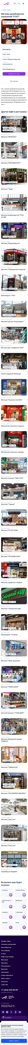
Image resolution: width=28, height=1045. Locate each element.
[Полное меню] (23, 3)
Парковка (4, 963)
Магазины (4, 960)
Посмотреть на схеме (14, 73)
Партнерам (5, 972)
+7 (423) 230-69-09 (9, 990)
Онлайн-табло (6, 941)
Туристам (4, 984)
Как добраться (6, 947)
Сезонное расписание (8, 944)
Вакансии (4, 969)
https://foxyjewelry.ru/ (9, 69)
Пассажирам (5, 950)
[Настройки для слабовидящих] (15, 3)
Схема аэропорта (7, 975)
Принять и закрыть (14, 1041)
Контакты (4, 981)
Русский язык (8, 1017)
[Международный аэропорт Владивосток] (8, 3)
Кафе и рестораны (7, 957)
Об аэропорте (5, 966)
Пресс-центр (5, 978)
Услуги (3, 953)
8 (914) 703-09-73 (7, 64)
